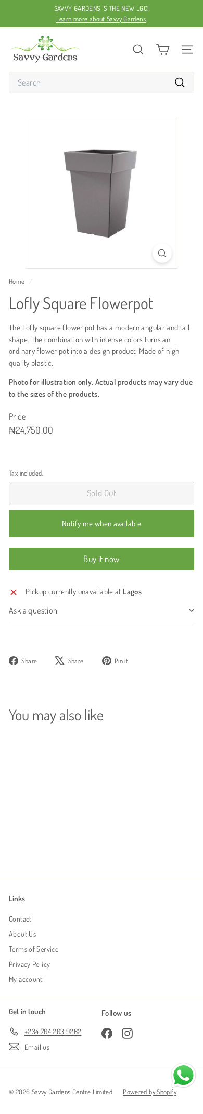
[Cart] (162, 49)
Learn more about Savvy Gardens (101, 19)
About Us (22, 933)
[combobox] (101, 82)
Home (18, 281)
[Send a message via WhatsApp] (183, 1075)
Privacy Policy (29, 963)
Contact (20, 918)
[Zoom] (162, 252)
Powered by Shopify (149, 1092)
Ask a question (33, 610)
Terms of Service (33, 948)
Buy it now (101, 558)
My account (26, 978)
